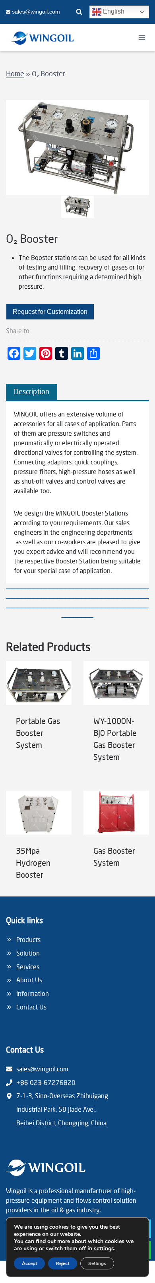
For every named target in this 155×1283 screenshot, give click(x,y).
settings (104, 1248)
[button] (77, 207)
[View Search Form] (79, 12)
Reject (62, 1263)
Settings (97, 1263)
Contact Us (31, 1007)
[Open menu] (141, 37)
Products (28, 939)
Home (15, 73)
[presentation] (39, 683)
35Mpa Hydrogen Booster (33, 862)
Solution (28, 953)
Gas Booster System (114, 856)
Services (27, 966)
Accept (29, 1263)
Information (32, 993)
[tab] (31, 392)
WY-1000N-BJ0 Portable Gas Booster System (115, 738)
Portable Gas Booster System (38, 733)
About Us (29, 980)
